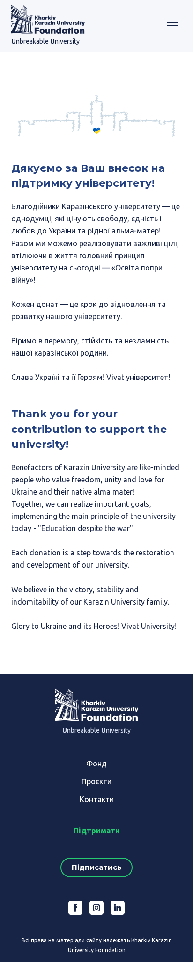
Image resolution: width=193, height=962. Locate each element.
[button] (96, 867)
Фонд (96, 763)
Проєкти (96, 781)
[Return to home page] (48, 19)
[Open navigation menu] (172, 25)
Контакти (97, 799)
